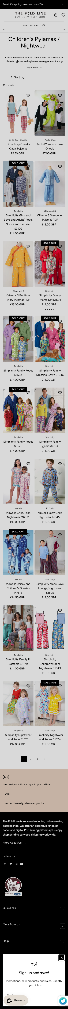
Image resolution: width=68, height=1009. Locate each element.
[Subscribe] (59, 995)
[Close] (61, 957)
